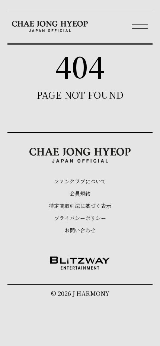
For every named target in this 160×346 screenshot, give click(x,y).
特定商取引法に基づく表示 (80, 205)
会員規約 (80, 193)
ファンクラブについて (80, 181)
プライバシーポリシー (80, 218)
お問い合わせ (80, 230)
